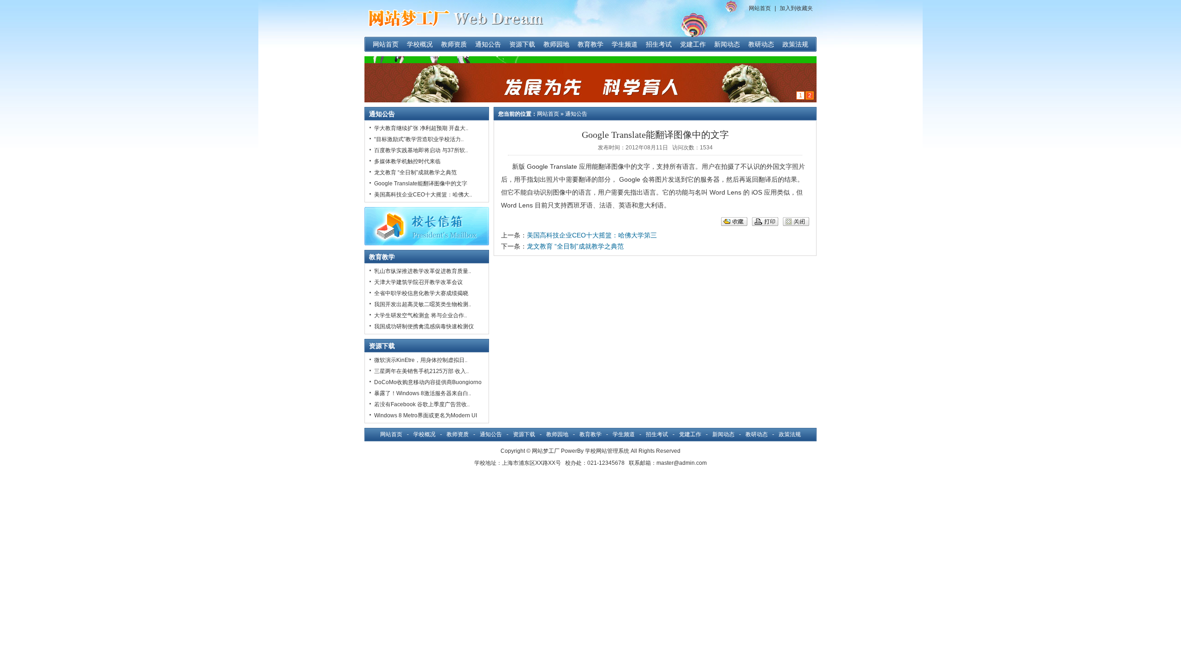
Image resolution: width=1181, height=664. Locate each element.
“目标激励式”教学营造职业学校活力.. (419, 139)
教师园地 (556, 44)
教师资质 (454, 44)
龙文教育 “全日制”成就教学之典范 (415, 172)
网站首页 (760, 8)
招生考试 (659, 44)
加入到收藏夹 (796, 8)
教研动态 (761, 44)
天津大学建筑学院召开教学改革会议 (418, 282)
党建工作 (693, 44)
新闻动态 (727, 44)
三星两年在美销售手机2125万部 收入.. (421, 371)
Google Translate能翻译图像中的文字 (420, 183)
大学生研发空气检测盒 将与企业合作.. (420, 315)
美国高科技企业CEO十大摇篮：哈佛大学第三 (592, 235)
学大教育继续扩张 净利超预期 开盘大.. (421, 128)
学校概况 (420, 44)
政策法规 (795, 44)
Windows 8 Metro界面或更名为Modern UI (425, 415)
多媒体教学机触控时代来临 (407, 161)
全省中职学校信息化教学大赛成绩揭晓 (421, 293)
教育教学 (590, 44)
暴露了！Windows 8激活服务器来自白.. (422, 393)
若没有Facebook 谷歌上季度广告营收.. (422, 404)
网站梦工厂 (546, 451)
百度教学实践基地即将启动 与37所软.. (421, 150)
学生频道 (625, 44)
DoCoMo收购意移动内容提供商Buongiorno (428, 382)
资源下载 (522, 44)
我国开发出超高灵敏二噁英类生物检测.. (422, 304)
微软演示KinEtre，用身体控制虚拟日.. (420, 360)
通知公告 (488, 44)
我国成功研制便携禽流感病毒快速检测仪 (424, 326)
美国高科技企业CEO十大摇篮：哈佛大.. (423, 194)
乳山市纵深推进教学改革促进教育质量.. (422, 271)
